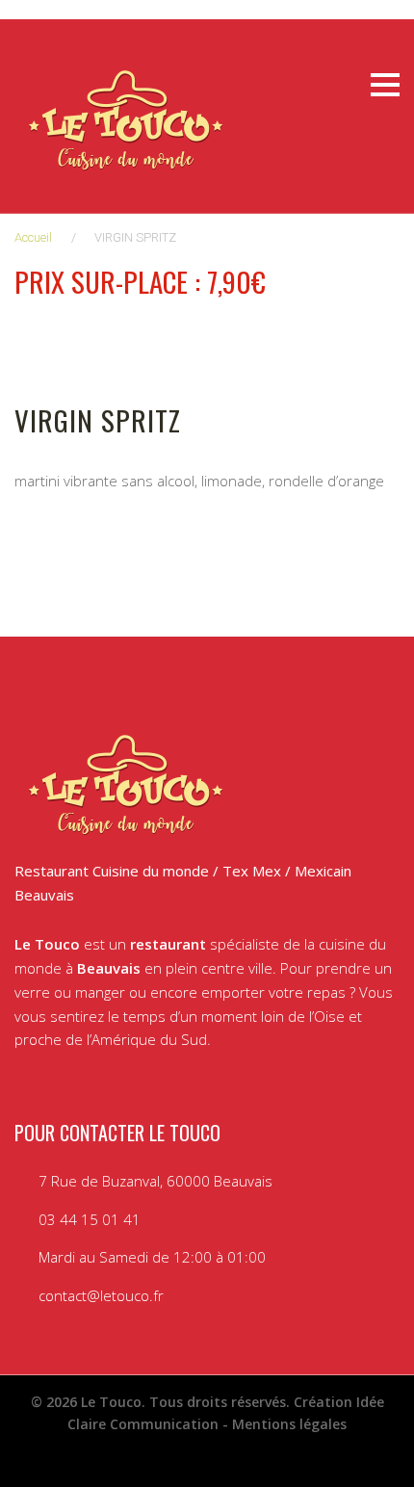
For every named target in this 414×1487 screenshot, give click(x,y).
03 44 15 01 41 (90, 1219)
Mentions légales (289, 1424)
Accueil (33, 237)
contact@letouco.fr (101, 1295)
